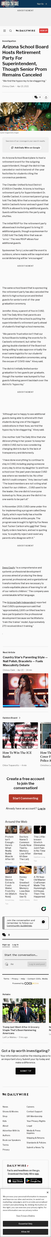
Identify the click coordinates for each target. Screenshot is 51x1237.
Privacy (6, 1149)
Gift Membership (34, 1116)
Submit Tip (25, 1071)
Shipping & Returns (35, 1138)
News (5, 1107)
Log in (41, 808)
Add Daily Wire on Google (27, 147)
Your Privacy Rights (36, 1121)
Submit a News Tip (35, 1147)
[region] (25, 1213)
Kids (5, 1121)
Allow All (25, 1232)
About (5, 1126)
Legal (29, 1126)
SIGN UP (43, 31)
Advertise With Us (11, 1130)
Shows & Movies (10, 1111)
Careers (30, 1107)
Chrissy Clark (8, 86)
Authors (6, 1135)
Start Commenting (25, 798)
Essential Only (25, 1224)
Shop (5, 1116)
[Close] (47, 1192)
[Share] (46, 97)
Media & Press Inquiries (34, 1131)
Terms (6, 1145)
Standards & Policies (36, 1142)
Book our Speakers (12, 1140)
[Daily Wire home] (25, 30)
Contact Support (34, 1111)
